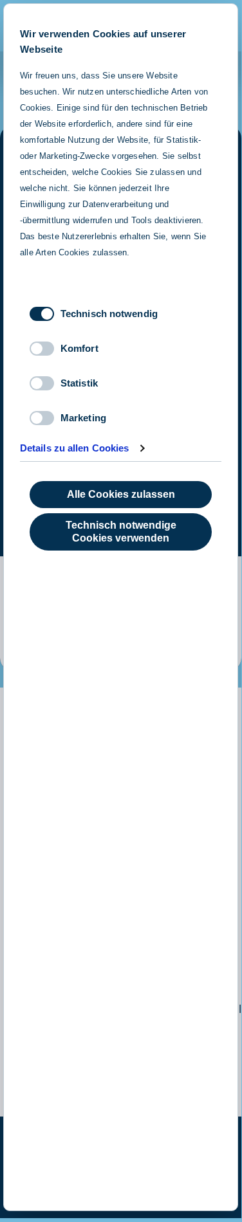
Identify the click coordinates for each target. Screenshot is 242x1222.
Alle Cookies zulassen (121, 494)
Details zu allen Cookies (74, 447)
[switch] (42, 349)
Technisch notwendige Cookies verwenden (121, 531)
